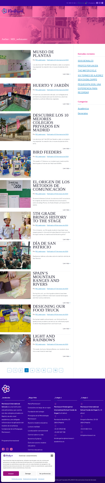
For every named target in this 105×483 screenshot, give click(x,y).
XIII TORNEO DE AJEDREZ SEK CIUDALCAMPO (90, 77)
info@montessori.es (87, 435)
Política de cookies (17, 479)
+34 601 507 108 (59, 432)
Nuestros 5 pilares (34, 439)
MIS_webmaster (40, 60)
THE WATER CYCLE (87, 70)
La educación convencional (38, 431)
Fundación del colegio (36, 411)
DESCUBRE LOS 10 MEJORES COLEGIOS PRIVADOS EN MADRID (50, 122)
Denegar (28, 473)
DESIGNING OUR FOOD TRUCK (49, 308)
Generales (83, 113)
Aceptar (11, 473)
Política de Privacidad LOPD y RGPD (65, 480)
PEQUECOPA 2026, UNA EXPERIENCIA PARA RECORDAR (89, 88)
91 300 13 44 (71, 3)
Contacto (92, 3)
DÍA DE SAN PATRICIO (44, 245)
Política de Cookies (80, 480)
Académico (83, 108)
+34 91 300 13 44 (86, 429)
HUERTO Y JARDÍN (51, 85)
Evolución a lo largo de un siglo (39, 407)
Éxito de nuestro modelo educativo (37, 444)
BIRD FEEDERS (47, 152)
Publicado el (57, 60)
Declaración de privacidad (30, 479)
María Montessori (34, 404)
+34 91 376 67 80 (60, 429)
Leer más (66, 74)
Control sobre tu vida (35, 435)
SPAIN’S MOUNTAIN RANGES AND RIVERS (46, 278)
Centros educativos (35, 450)
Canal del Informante (90, 480)
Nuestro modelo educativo (38, 423)
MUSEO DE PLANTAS (43, 54)
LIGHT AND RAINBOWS (44, 338)
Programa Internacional (10, 440)
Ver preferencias (45, 473)
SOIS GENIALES (85, 60)
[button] (52, 456)
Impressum (41, 479)
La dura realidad (34, 427)
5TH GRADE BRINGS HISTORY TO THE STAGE (50, 217)
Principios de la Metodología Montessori (38, 417)
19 (55, 370)
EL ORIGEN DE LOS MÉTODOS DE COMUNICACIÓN (51, 186)
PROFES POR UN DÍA (88, 65)
